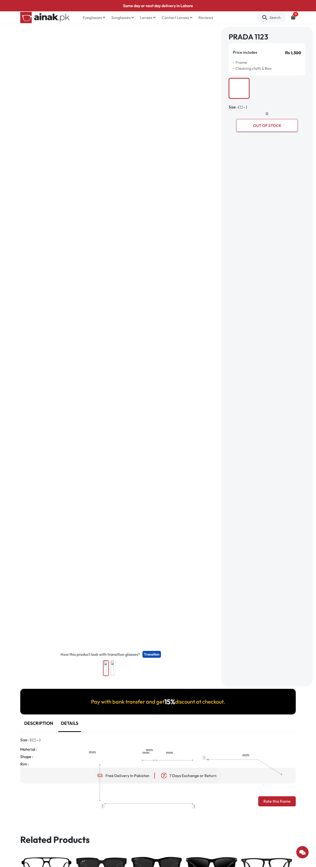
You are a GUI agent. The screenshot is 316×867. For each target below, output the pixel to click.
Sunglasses (121, 17)
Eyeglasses (93, 17)
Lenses (146, 17)
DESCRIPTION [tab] (38, 723)
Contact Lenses (176, 17)
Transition (151, 654)
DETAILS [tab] (69, 723)
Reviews (205, 17)
